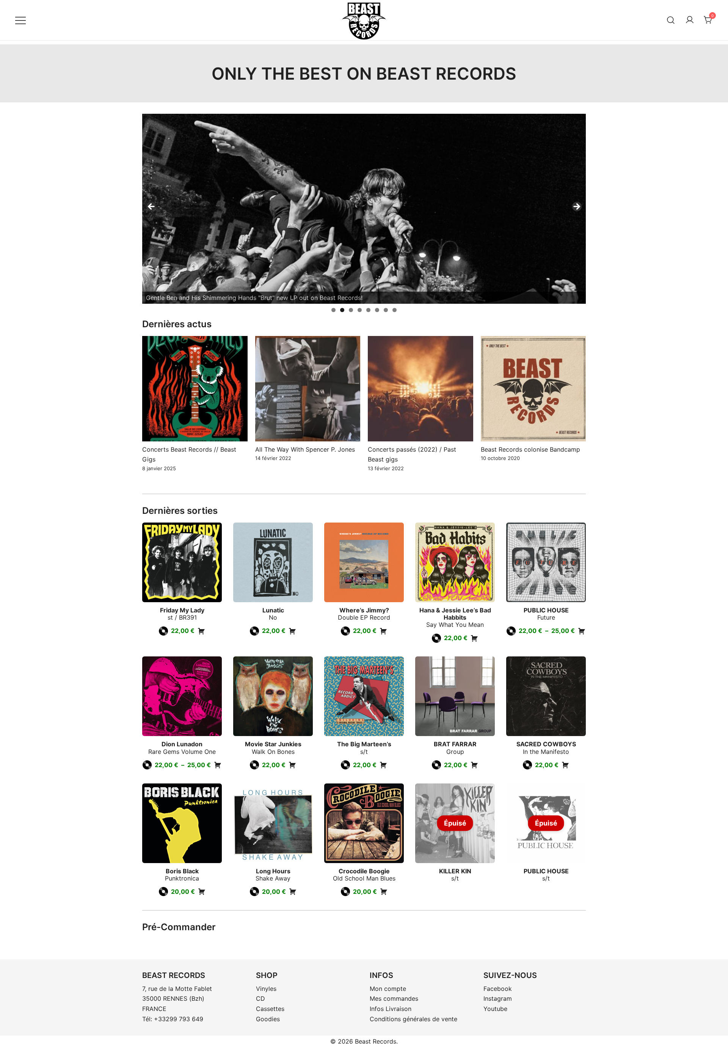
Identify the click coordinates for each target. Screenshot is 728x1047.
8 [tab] (394, 310)
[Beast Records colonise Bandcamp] (533, 388)
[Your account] (689, 20)
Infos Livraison (390, 1008)
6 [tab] (377, 310)
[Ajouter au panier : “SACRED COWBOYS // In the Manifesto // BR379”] (565, 765)
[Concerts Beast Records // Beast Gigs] (195, 388)
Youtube (495, 1008)
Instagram (497, 998)
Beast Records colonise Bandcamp (530, 449)
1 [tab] (333, 310)
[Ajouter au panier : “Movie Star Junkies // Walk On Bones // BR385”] (292, 765)
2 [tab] (342, 310)
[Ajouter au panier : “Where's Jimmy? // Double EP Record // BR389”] (383, 631)
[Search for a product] (671, 20)
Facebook (497, 988)
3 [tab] (351, 310)
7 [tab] (386, 310)
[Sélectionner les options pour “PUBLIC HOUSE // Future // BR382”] (581, 631)
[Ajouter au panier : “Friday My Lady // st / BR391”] (201, 631)
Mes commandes (394, 998)
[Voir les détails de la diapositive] (364, 209)
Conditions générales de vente (413, 1019)
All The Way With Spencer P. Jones (305, 449)
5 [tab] (368, 310)
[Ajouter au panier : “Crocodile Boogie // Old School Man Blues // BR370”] (384, 891)
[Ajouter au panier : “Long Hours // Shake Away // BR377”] (293, 891)
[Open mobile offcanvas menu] (20, 20)
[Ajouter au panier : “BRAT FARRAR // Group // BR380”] (474, 765)
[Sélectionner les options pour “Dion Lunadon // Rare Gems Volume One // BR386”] (217, 765)
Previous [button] (151, 207)
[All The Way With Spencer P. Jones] (308, 388)
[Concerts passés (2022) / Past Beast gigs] (420, 388)
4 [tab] (360, 310)
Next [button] (576, 207)
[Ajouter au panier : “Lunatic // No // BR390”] (292, 631)
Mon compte (388, 988)
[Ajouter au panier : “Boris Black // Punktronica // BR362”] (202, 891)
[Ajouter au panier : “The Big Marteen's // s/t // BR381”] (383, 765)
